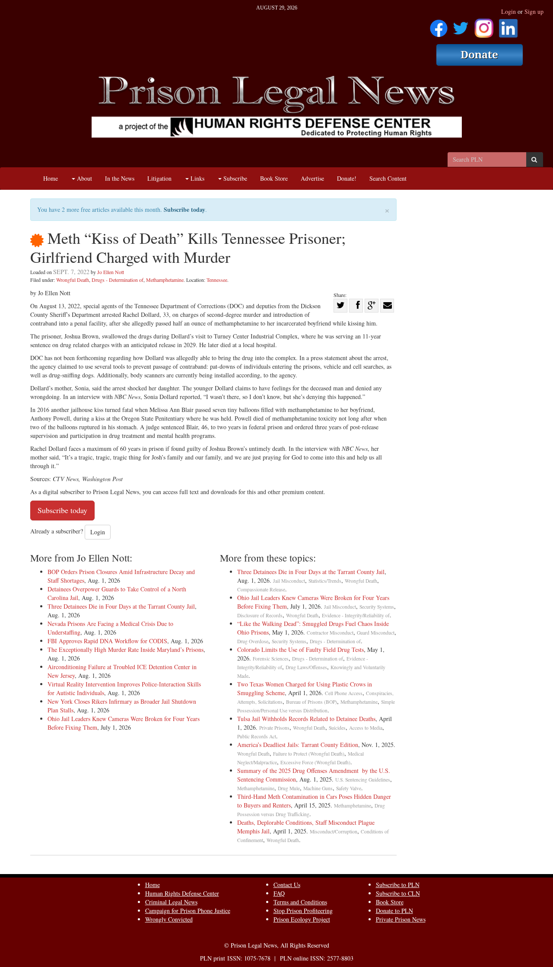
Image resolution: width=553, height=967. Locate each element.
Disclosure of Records (260, 615)
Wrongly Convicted (169, 919)
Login (508, 11)
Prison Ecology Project (301, 919)
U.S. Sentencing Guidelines (362, 779)
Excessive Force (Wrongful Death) (315, 762)
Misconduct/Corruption (333, 831)
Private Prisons (274, 727)
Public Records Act (256, 736)
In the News (119, 178)
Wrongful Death (72, 279)
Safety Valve (348, 788)
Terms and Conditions (300, 902)
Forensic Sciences (271, 658)
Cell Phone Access (343, 693)
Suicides (337, 727)
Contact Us (286, 885)
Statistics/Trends (324, 581)
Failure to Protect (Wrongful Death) (308, 753)
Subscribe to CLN (398, 893)
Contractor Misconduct (330, 632)
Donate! (346, 178)
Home (50, 178)
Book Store (274, 178)
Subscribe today (184, 209)
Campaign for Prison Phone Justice (187, 910)
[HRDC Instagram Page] (484, 25)
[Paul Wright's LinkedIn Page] (508, 25)
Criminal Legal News (171, 902)
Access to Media (365, 727)
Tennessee (217, 279)
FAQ (279, 893)
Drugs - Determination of (117, 279)
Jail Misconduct (289, 581)
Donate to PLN (394, 910)
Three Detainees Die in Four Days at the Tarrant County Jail (121, 606)
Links (196, 178)
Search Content (388, 178)
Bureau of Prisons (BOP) (311, 702)
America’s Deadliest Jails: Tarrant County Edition (297, 744)
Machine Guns (318, 788)
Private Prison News (401, 919)
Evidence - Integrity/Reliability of (356, 615)
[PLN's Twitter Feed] (461, 25)
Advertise (312, 178)
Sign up (533, 11)
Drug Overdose (252, 641)
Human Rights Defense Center (182, 893)
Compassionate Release (261, 589)
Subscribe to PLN (398, 885)
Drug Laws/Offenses (306, 667)
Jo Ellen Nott (110, 271)
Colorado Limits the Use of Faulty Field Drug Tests (300, 649)
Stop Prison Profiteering (303, 910)
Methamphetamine (165, 279)
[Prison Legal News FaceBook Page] (439, 25)
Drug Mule (289, 788)
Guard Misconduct (375, 632)
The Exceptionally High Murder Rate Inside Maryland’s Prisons (125, 649)
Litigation (159, 178)
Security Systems (376, 606)
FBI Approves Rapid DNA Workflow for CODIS (107, 641)
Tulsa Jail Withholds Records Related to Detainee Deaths (306, 719)
